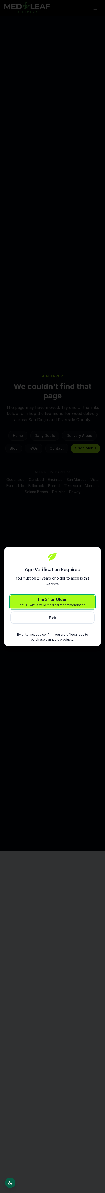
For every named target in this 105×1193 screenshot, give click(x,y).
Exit (52, 617)
